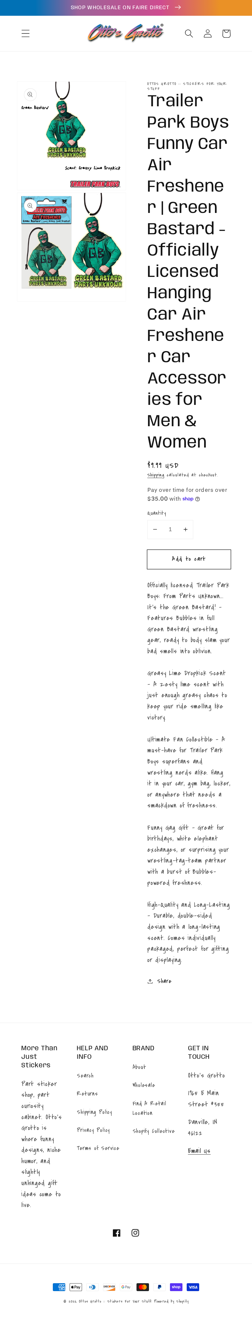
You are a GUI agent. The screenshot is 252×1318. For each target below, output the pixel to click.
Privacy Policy (93, 1130)
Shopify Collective (154, 1131)
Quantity (156, 513)
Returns (87, 1094)
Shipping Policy (94, 1112)
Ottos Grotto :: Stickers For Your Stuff (115, 1301)
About (139, 1067)
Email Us (199, 1151)
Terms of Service (98, 1148)
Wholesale (144, 1085)
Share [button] (164, 981)
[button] (25, 33)
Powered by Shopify (171, 1301)
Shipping (155, 474)
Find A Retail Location (149, 1108)
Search (85, 1076)
